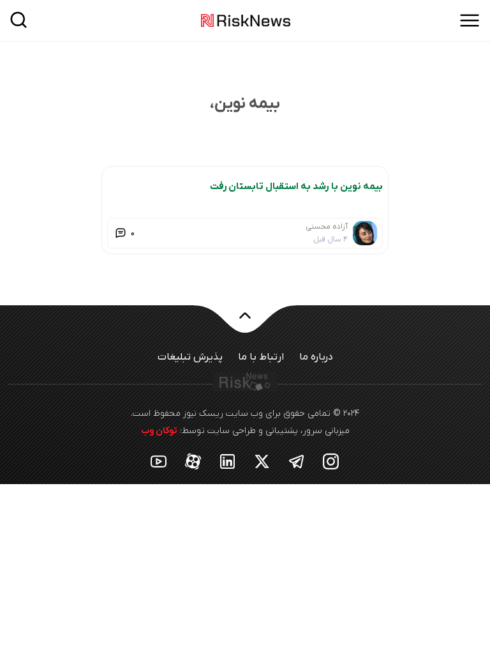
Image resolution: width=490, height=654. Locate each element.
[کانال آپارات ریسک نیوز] (193, 461)
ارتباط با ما (261, 357)
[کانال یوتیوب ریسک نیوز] (159, 461)
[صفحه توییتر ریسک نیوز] (262, 461)
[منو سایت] (469, 20)
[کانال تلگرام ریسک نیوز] (297, 461)
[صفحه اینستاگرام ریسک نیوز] (331, 461)
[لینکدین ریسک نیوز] (228, 461)
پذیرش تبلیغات (190, 357)
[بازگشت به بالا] (245, 323)
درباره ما (316, 357)
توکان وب (159, 431)
